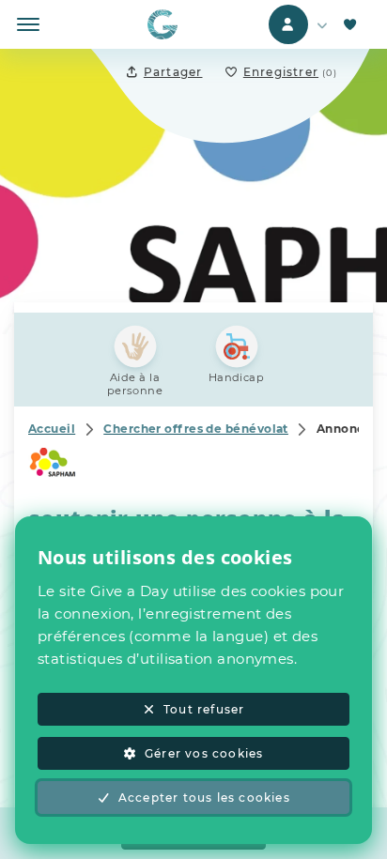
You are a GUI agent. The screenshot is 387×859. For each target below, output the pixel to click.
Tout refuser (203, 709)
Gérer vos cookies (204, 753)
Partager (173, 72)
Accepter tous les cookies (204, 797)
